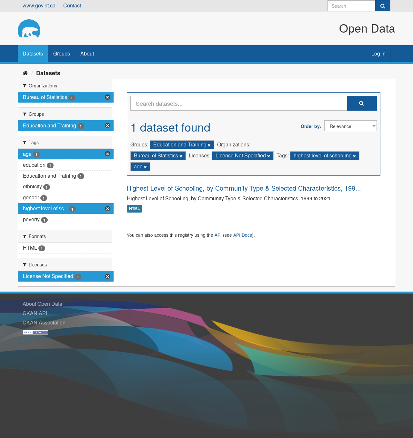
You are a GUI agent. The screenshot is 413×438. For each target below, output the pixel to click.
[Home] (25, 72)
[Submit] (382, 5)
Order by (310, 126)
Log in (378, 53)
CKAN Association (44, 322)
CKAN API (35, 313)
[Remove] (209, 144)
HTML (134, 209)
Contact (72, 5)
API (218, 235)
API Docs (242, 235)
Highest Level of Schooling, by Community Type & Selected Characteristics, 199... (244, 188)
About (87, 53)
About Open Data (42, 303)
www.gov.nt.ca (39, 5)
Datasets (33, 53)
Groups (61, 53)
